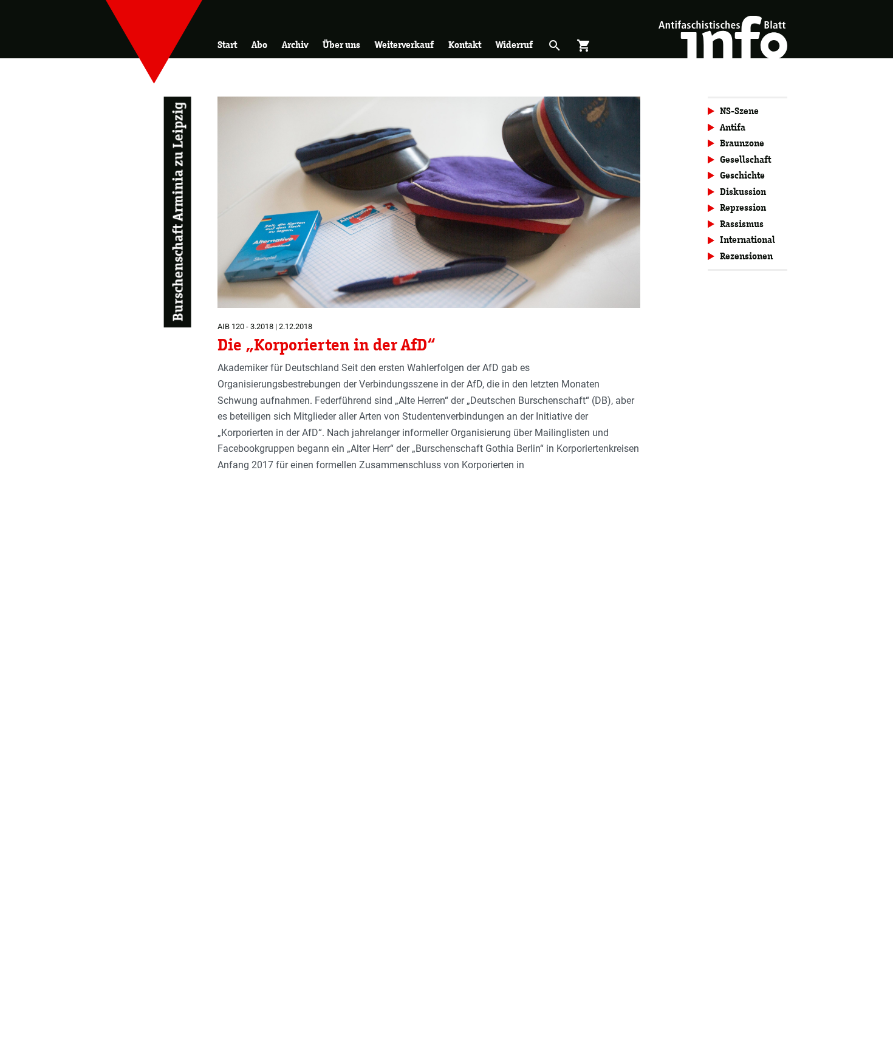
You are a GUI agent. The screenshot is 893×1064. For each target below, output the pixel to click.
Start (227, 44)
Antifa (732, 127)
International (747, 239)
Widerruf (514, 44)
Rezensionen (746, 256)
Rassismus (742, 224)
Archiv (295, 44)
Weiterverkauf (404, 44)
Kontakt (464, 44)
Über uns (341, 44)
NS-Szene (739, 111)
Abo (259, 44)
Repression (743, 207)
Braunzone (742, 143)
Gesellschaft (745, 159)
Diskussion (743, 191)
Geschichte (742, 175)
